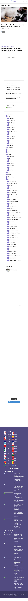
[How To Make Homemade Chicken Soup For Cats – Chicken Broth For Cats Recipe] (8, 546)
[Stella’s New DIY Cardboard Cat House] (8, 570)
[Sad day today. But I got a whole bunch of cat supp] (14, 311)
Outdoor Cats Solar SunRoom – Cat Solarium (19, 562)
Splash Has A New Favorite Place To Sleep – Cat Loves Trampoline (12, 25)
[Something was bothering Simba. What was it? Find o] (14, 358)
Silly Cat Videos (17, 569)
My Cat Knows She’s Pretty (12, 85)
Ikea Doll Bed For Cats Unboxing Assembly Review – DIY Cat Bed (11, 49)
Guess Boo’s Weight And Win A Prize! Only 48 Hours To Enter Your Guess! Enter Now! (19, 512)
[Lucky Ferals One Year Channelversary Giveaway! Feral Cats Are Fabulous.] (8, 495)
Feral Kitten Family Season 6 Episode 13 (13, 94)
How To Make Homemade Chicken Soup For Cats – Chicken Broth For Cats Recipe (18, 550)
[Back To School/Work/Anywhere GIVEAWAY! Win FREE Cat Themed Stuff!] (8, 476)
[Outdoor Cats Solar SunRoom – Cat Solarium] (8, 560)
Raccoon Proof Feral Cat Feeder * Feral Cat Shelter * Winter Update (18, 585)
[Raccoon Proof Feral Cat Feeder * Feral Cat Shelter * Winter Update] (8, 580)
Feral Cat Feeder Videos (19, 577)
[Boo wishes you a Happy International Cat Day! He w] (14, 327)
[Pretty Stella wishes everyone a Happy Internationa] (14, 343)
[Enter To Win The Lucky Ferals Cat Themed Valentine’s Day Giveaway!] (8, 521)
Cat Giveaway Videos (18, 504)
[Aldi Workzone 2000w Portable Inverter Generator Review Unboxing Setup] (8, 533)
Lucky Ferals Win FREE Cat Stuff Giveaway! (18, 488)
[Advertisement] (14, 70)
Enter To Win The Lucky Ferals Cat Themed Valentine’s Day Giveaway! (18, 523)
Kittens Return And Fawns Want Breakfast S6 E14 (13, 90)
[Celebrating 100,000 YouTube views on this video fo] (14, 389)
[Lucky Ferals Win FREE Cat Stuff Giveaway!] (8, 487)
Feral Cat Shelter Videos (17, 558)
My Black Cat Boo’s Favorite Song (13, 87)
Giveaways (16, 473)
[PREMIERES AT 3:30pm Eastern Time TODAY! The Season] (14, 296)
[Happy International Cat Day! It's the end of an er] (14, 374)
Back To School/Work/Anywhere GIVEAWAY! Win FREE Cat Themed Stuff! (19, 478)
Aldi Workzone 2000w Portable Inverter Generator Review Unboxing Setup (19, 537)
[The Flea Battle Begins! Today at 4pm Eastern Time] (14, 280)
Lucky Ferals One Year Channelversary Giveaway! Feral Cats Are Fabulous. (19, 497)
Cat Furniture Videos (5, 23)
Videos (12, 23)
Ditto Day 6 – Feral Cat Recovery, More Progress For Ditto (13, 97)
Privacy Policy (15, 595)
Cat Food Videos (17, 543)
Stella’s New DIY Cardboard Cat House (18, 572)
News (20, 473)
